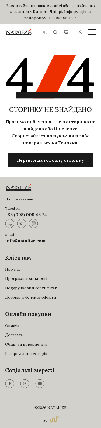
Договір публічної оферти (30, 297)
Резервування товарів (26, 353)
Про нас (12, 269)
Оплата (12, 325)
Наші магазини (19, 199)
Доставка (14, 334)
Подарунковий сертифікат (31, 288)
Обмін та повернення (26, 344)
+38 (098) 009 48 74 (26, 214)
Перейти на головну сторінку (50, 160)
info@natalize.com (25, 240)
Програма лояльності (26, 278)
